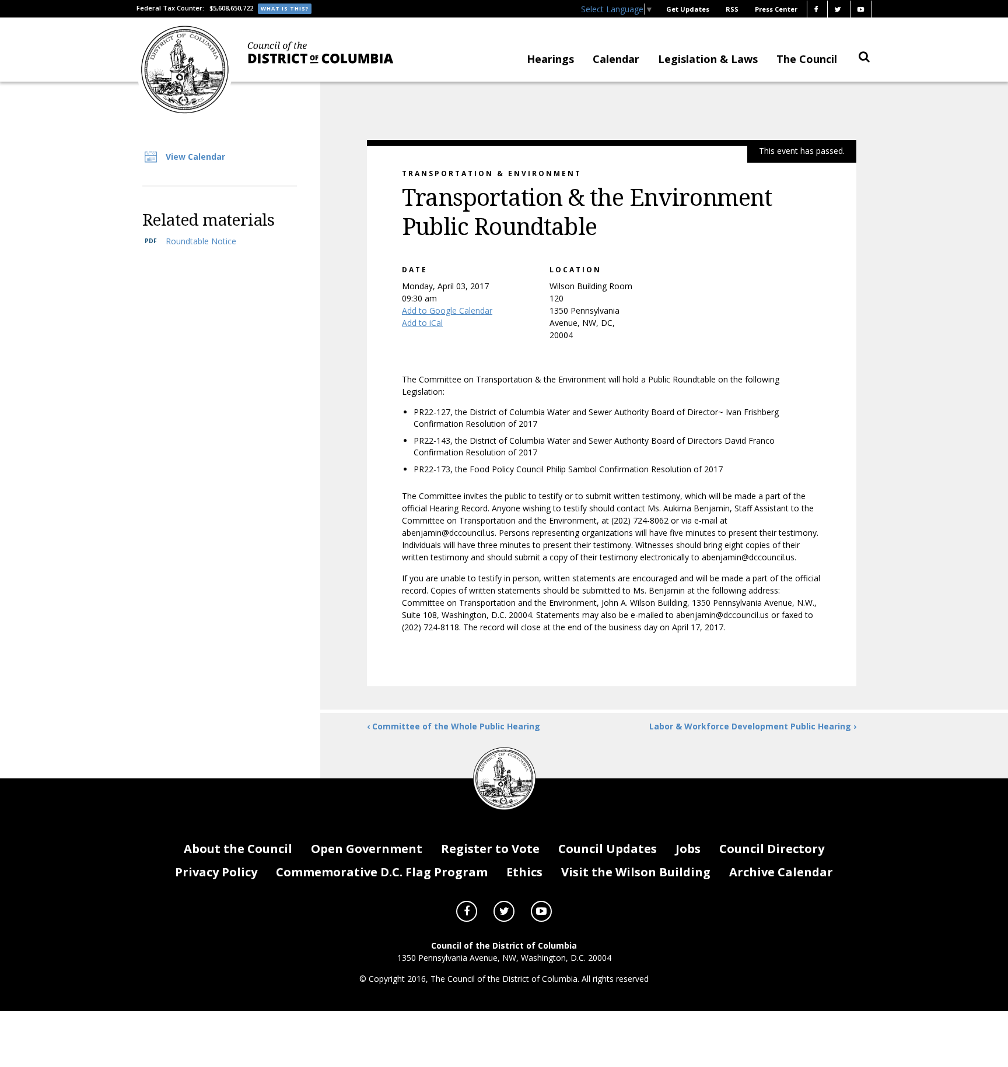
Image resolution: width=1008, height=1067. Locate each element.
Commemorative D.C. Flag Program (382, 872)
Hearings (550, 59)
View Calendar (195, 156)
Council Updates (607, 849)
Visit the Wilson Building (635, 872)
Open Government (366, 849)
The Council (806, 59)
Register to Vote (490, 849)
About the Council (238, 849)
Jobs (688, 849)
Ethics (524, 872)
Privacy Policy (216, 872)
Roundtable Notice (201, 241)
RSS (732, 9)
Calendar (616, 59)
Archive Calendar (781, 872)
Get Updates (687, 9)
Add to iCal (422, 322)
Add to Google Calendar (447, 310)
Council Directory (771, 849)
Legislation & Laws (708, 59)
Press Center (776, 9)
